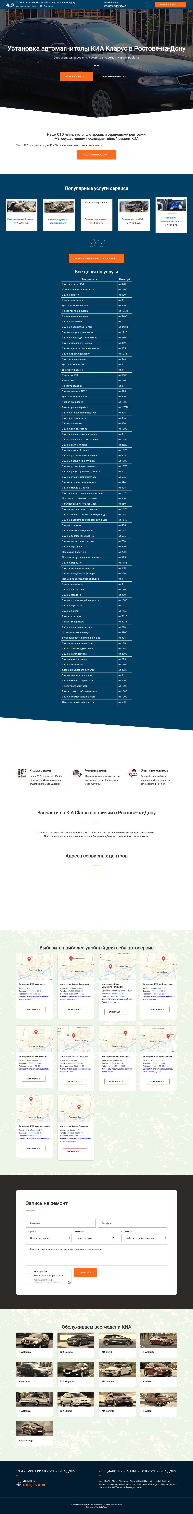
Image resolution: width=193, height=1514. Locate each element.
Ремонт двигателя (72, 300)
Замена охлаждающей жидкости (80, 600)
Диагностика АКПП (73, 364)
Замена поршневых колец (77, 326)
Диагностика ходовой (74, 396)
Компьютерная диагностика (78, 289)
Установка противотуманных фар (81, 637)
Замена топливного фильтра (78, 568)
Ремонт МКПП (70, 380)
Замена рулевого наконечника (79, 455)
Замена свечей (70, 294)
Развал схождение (72, 401)
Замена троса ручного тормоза (79, 509)
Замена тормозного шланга (78, 535)
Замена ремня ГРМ (73, 284)
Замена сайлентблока (74, 444)
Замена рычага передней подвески (82, 493)
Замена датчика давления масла (80, 348)
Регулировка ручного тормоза (79, 503)
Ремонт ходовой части (75, 686)
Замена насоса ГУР (95, 219)
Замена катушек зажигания (77, 643)
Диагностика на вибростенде (78, 702)
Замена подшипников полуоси (79, 434)
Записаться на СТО (169, 5)
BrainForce (103, 1507)
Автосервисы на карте (113, 76)
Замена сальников (72, 321)
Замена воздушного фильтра (78, 573)
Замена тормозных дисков (77, 530)
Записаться (32, 1009)
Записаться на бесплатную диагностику (95, 259)
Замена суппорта (71, 525)
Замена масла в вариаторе (77, 680)
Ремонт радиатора (72, 584)
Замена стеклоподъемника (77, 648)
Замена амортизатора (74, 428)
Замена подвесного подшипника (80, 439)
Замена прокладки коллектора (79, 337)
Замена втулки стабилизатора (79, 482)
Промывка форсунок (74, 552)
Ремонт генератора (73, 621)
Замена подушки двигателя (77, 332)
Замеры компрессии (74, 359)
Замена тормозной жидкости (79, 696)
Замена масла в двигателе (77, 675)
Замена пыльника (72, 423)
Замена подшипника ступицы (79, 460)
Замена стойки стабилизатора (79, 412)
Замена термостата (73, 605)
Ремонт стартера (71, 616)
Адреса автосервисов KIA (29, 6)
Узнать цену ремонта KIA (95, 155)
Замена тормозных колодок (78, 541)
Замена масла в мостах (75, 487)
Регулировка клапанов (75, 316)
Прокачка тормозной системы (79, 498)
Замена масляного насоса (77, 343)
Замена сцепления (58, 219)
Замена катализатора (74, 653)
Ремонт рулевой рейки (75, 407)
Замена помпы (70, 610)
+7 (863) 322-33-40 (115, 6)
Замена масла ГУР (72, 594)
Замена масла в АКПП (74, 391)
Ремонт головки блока (75, 310)
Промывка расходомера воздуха (80, 578)
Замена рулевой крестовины (78, 466)
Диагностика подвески (75, 305)
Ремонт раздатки (72, 385)
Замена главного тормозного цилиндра (84, 514)
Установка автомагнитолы (77, 627)
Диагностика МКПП (73, 369)
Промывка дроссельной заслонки (81, 557)
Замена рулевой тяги (74, 418)
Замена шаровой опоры (75, 450)
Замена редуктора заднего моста (81, 471)
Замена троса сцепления (76, 353)
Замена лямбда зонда (74, 659)
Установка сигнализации (76, 632)
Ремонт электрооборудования (79, 691)
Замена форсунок (72, 562)
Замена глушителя (170, 219)
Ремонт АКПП (70, 375)
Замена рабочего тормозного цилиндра (84, 519)
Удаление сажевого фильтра (78, 669)
